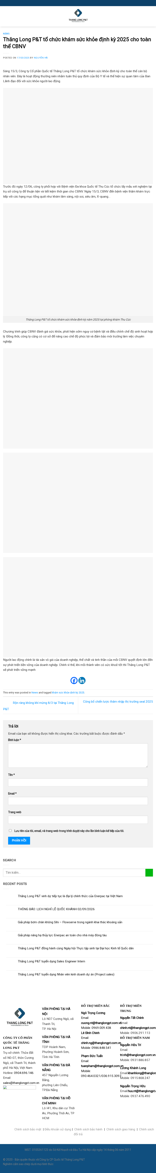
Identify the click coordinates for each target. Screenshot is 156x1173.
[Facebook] (74, 680)
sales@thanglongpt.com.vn (21, 1083)
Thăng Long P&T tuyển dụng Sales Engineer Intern (51, 961)
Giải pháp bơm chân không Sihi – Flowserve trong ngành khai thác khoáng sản (70, 922)
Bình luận (14, 740)
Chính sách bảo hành (88, 1129)
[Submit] (149, 873)
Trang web (14, 812)
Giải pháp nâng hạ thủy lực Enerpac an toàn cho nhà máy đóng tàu (62, 935)
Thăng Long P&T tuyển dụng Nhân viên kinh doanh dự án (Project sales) (66, 974)
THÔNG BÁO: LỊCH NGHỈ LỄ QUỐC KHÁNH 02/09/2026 (56, 909)
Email (12, 793)
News (6, 33)
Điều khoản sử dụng (57, 1129)
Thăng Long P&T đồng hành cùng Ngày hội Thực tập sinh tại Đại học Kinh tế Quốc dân (76, 948)
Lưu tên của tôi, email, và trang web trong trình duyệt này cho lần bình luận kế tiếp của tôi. (69, 830)
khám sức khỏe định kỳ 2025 (68, 692)
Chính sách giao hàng (120, 1129)
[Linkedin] (82, 680)
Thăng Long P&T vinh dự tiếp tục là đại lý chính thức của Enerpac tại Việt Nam (70, 896)
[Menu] (5, 16)
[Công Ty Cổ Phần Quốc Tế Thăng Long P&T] (78, 16)
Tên (11, 774)
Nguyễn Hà (41, 57)
